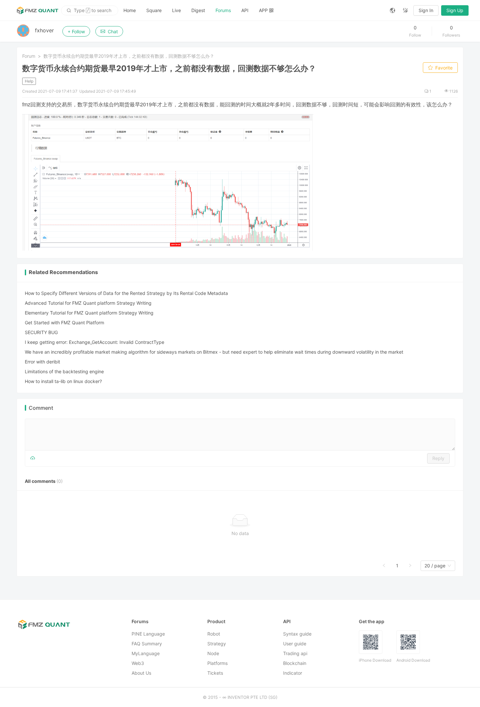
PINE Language (148, 634)
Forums (223, 10)
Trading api (295, 653)
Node (213, 653)
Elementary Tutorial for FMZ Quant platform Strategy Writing (89, 312)
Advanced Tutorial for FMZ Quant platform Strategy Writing (88, 303)
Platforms (217, 663)
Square (154, 10)
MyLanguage (146, 653)
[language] (392, 10)
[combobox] (434, 565)
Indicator (292, 673)
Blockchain (294, 663)
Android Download (413, 660)
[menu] (251, 10)
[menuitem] (129, 10)
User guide (294, 643)
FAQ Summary (147, 643)
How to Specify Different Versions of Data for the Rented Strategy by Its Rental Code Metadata (126, 293)
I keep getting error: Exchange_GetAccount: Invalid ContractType (94, 342)
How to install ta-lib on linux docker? (63, 381)
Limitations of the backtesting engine (64, 371)
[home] (37, 10)
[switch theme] (405, 10)
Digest (198, 10)
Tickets (215, 673)
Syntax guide (297, 634)
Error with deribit (42, 361)
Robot (213, 634)
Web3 (138, 663)
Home (129, 10)
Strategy (216, 643)
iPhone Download (375, 660)
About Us (141, 673)
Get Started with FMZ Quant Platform (64, 322)
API (244, 10)
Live (176, 10)
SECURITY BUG (41, 332)
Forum (28, 56)
